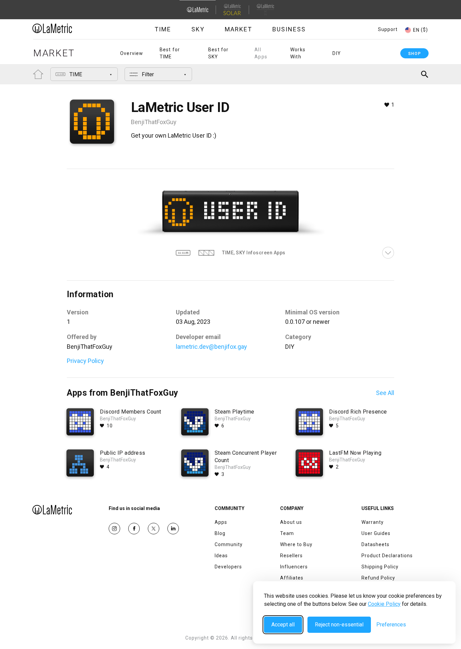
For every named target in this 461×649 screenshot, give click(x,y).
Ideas (221, 555)
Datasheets (375, 544)
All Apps (260, 53)
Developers (228, 566)
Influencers (294, 566)
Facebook (134, 528)
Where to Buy (296, 544)
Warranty (372, 522)
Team (287, 533)
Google (173, 528)
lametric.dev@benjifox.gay (211, 346)
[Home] (70, 28)
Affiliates (291, 578)
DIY (336, 53)
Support (388, 29)
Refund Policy (378, 578)
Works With (297, 53)
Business (289, 29)
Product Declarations (387, 555)
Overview (131, 53)
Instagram (114, 528)
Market (238, 29)
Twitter (153, 528)
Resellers (291, 555)
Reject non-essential (339, 624)
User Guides (375, 533)
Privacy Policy (85, 360)
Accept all (283, 624)
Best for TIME (170, 53)
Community (229, 544)
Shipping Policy (380, 566)
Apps (221, 522)
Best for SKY (218, 53)
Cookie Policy (384, 604)
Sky (198, 29)
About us (291, 522)
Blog (220, 533)
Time (163, 29)
